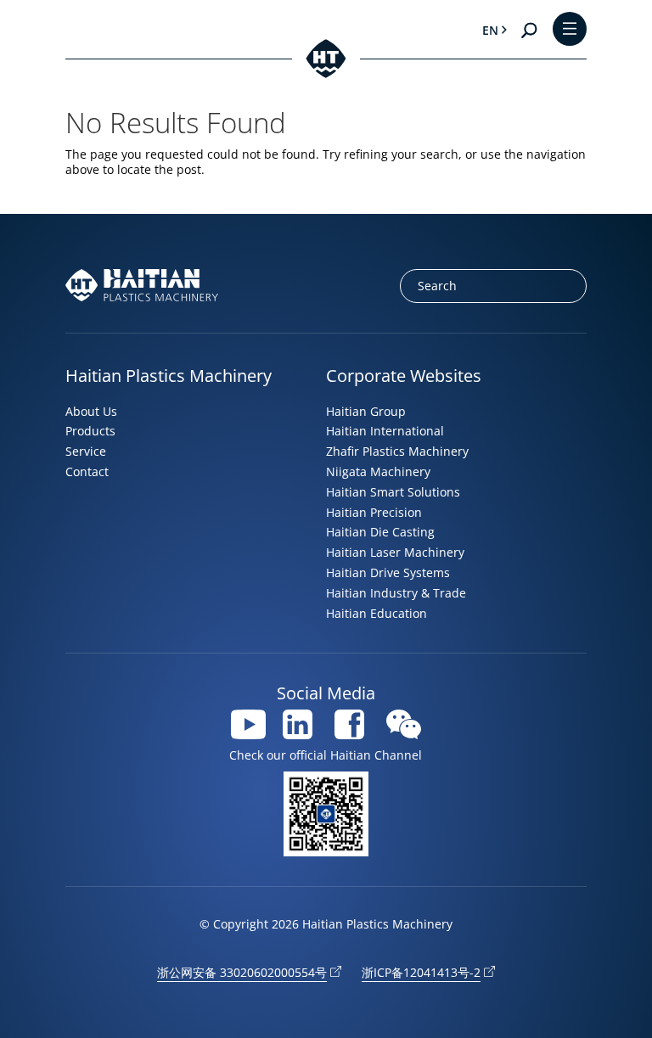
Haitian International (385, 431)
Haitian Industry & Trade (396, 593)
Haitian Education (376, 613)
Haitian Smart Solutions (393, 492)
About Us (91, 411)
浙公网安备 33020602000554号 (242, 972)
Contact (87, 471)
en (490, 30)
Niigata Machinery (378, 471)
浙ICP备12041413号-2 (421, 972)
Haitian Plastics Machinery (168, 375)
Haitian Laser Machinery (395, 552)
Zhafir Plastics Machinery (397, 451)
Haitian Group (366, 411)
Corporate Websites (403, 375)
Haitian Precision (374, 512)
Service (85, 451)
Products (90, 431)
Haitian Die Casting (380, 532)
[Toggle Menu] (569, 30)
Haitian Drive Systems (388, 572)
